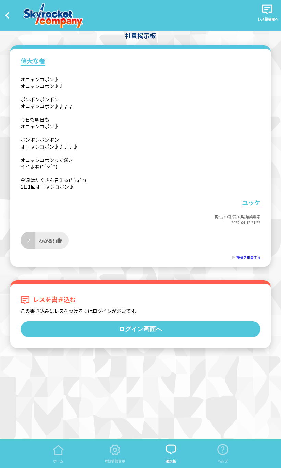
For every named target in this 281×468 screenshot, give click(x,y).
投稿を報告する (248, 257)
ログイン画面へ (140, 329)
